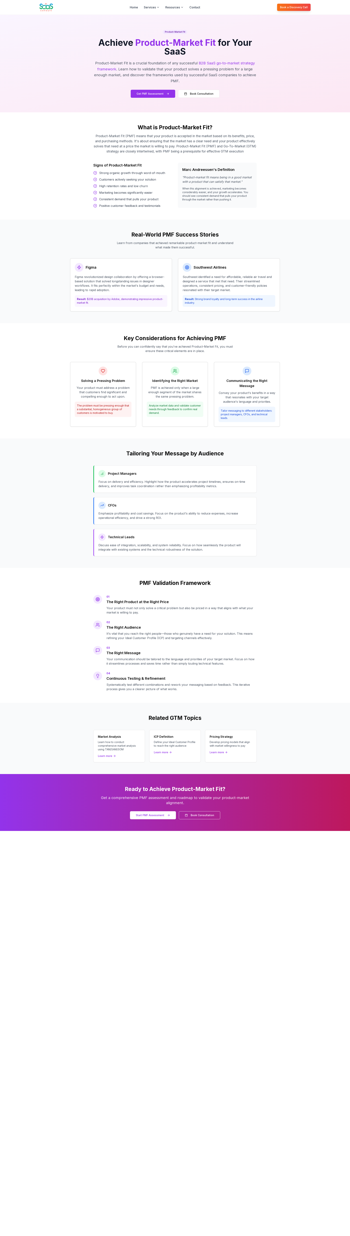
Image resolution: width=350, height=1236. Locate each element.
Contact (194, 7)
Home (134, 7)
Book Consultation (201, 93)
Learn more (105, 755)
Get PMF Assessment (150, 93)
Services (150, 7)
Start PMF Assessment (150, 815)
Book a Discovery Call (294, 7)
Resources (172, 7)
